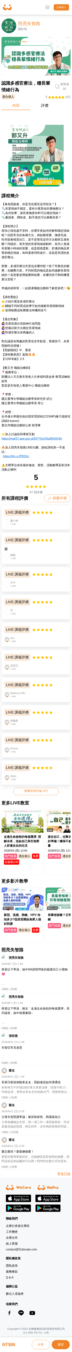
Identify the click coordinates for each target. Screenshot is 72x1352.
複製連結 (64, 86)
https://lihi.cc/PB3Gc (16, 456)
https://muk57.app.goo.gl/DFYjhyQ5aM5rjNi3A (31, 438)
